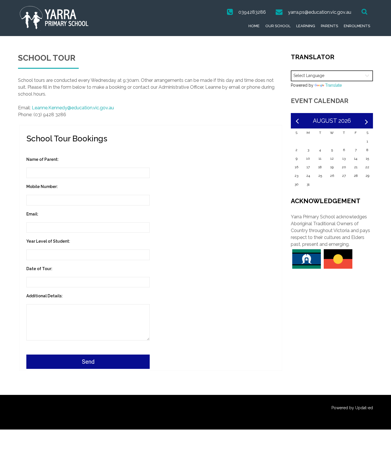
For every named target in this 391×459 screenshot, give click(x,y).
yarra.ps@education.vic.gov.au (319, 12)
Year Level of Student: (48, 241)
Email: (32, 214)
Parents (329, 26)
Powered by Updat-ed (352, 407)
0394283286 (252, 12)
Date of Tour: (39, 268)
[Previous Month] (297, 120)
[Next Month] (366, 120)
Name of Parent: (42, 159)
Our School (278, 26)
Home (254, 26)
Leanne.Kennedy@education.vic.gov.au (73, 107)
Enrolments (357, 26)
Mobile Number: (42, 186)
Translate (333, 85)
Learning (305, 26)
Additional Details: (44, 296)
